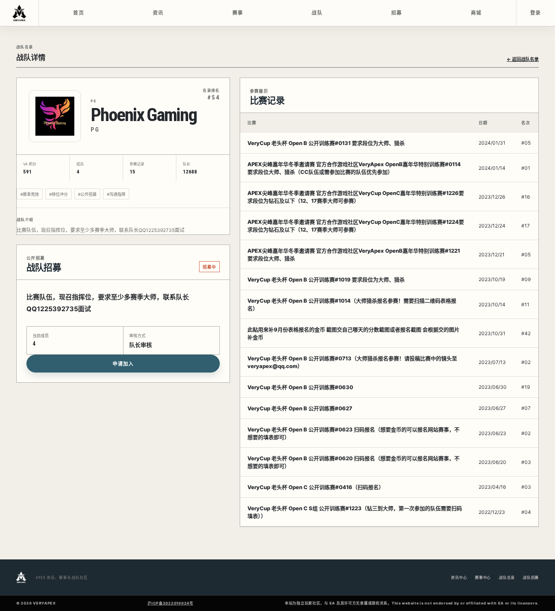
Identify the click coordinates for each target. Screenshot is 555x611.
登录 (535, 13)
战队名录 (507, 577)
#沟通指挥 (116, 194)
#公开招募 (87, 194)
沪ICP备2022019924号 (170, 603)
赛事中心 (483, 577)
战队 (317, 13)
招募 (396, 13)
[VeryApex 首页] (19, 13)
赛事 (237, 13)
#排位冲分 (58, 194)
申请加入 (123, 364)
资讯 (158, 13)
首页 (78, 13)
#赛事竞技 (29, 194)
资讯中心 (459, 577)
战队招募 (531, 577)
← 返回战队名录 (523, 59)
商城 (476, 13)
